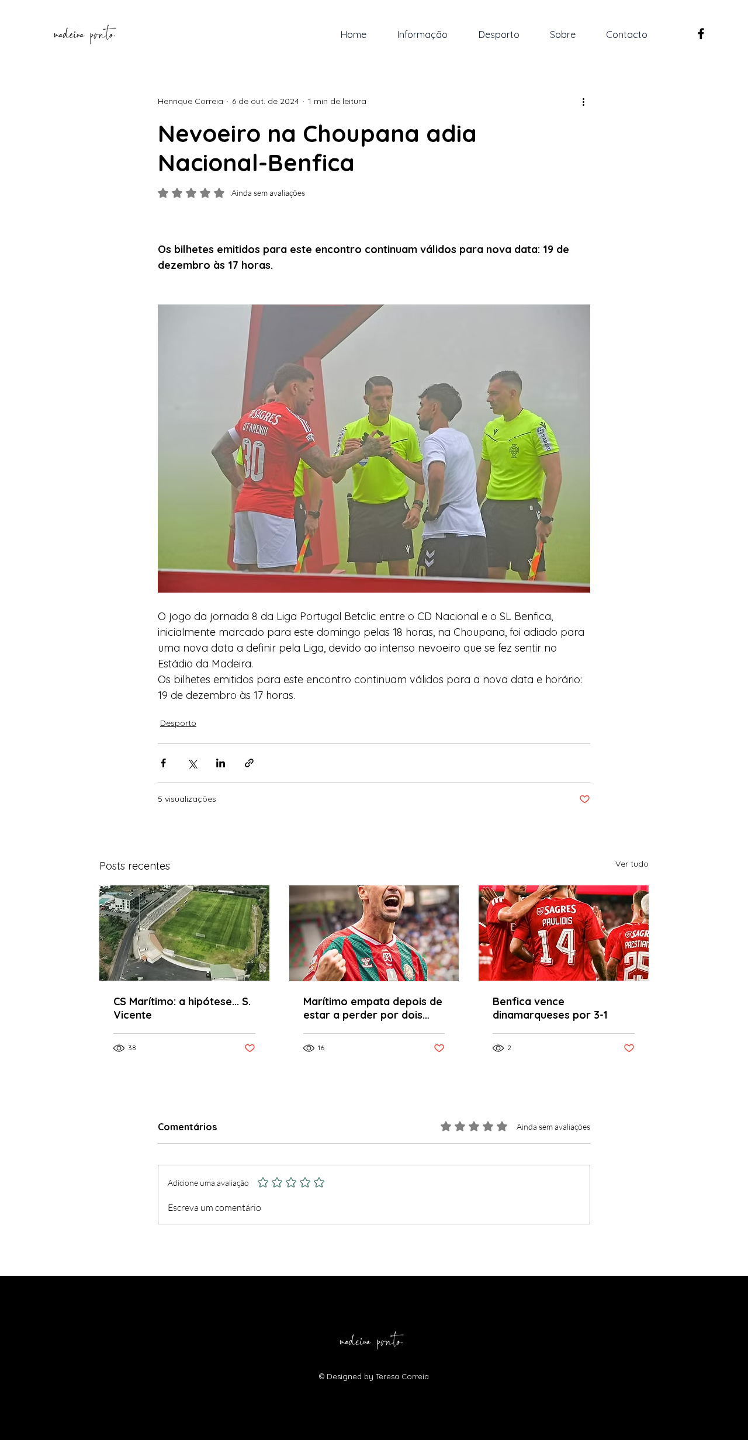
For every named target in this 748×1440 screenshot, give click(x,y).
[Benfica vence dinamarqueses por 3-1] (564, 933)
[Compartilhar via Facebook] (163, 763)
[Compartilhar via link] (249, 763)
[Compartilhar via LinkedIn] (220, 763)
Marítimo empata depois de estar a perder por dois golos (372, 1008)
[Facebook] (701, 33)
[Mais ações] (583, 101)
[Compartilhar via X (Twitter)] (192, 763)
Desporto (178, 723)
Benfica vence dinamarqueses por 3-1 (550, 1008)
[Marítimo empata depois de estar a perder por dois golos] (374, 933)
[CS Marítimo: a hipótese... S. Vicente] (184, 933)
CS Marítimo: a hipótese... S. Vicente (182, 1008)
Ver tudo (632, 864)
